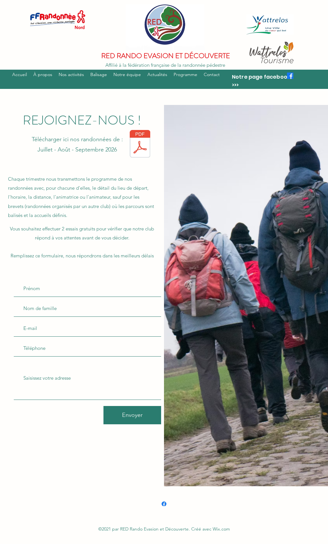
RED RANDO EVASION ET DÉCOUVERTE (165, 56)
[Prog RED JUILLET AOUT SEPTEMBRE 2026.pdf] (140, 144)
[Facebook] (290, 76)
